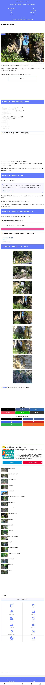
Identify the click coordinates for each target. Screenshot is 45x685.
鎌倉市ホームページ (7, 190)
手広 (16, 387)
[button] (37, 412)
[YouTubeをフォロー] (33, 422)
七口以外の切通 (11, 387)
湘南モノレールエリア (21, 387)
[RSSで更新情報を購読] (33, 424)
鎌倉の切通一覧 (4, 387)
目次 (21, 78)
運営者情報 (8, 679)
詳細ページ (12, 462)
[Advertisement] (22, 28)
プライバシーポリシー (22, 679)
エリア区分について (11, 681)
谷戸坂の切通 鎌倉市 (7, 237)
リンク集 (33, 681)
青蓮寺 (4, 239)
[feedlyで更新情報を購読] (11, 424)
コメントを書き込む (22, 599)
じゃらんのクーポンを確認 (32, 462)
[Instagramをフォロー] (11, 422)
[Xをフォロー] (11, 419)
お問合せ (36, 679)
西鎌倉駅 (28, 387)
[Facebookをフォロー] (33, 419)
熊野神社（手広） (6, 241)
